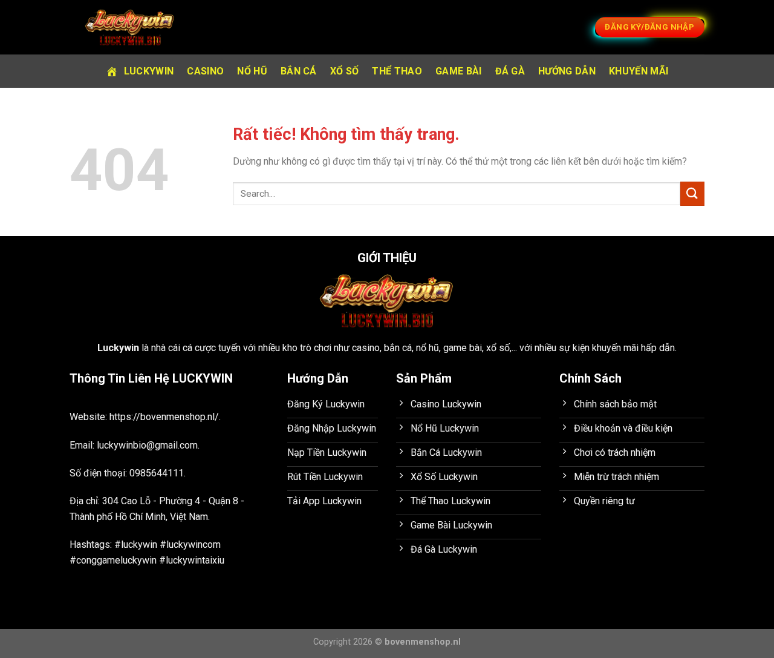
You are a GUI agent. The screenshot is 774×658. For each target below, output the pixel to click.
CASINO (205, 71)
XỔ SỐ (344, 71)
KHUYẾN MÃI (638, 71)
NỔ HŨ (252, 71)
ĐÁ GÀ (510, 71)
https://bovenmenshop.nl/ (164, 417)
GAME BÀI (458, 71)
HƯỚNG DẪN (567, 71)
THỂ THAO (397, 71)
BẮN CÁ (299, 71)
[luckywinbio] (130, 27)
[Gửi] (692, 193)
